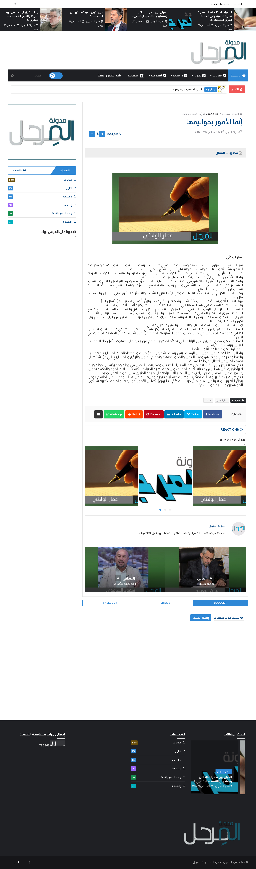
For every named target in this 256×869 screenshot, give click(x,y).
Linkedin (175, 414)
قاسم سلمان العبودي (205, 89)
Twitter (195, 414)
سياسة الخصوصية (220, 4)
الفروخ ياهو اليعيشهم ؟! (165, 477)
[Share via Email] (98, 414)
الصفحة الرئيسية (230, 113)
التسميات (65, 170)
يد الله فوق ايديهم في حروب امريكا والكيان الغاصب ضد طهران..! (85, 16)
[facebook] (15, 4)
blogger (220, 602)
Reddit (136, 414)
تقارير (197, 75)
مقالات (217, 75)
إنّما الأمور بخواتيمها (192, 113)
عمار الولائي (222, 400)
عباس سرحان (231, 771)
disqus (165, 602)
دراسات (178, 75)
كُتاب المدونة (19, 170)
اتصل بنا (238, 4)
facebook (213, 414)
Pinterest (155, 414)
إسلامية (156, 75)
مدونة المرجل (217, 525)
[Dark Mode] (56, 75)
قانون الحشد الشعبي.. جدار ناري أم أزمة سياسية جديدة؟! (159, 89)
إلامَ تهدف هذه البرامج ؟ (110, 477)
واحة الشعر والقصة (110, 75)
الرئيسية (236, 75)
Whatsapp (116, 414)
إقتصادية (133, 75)
